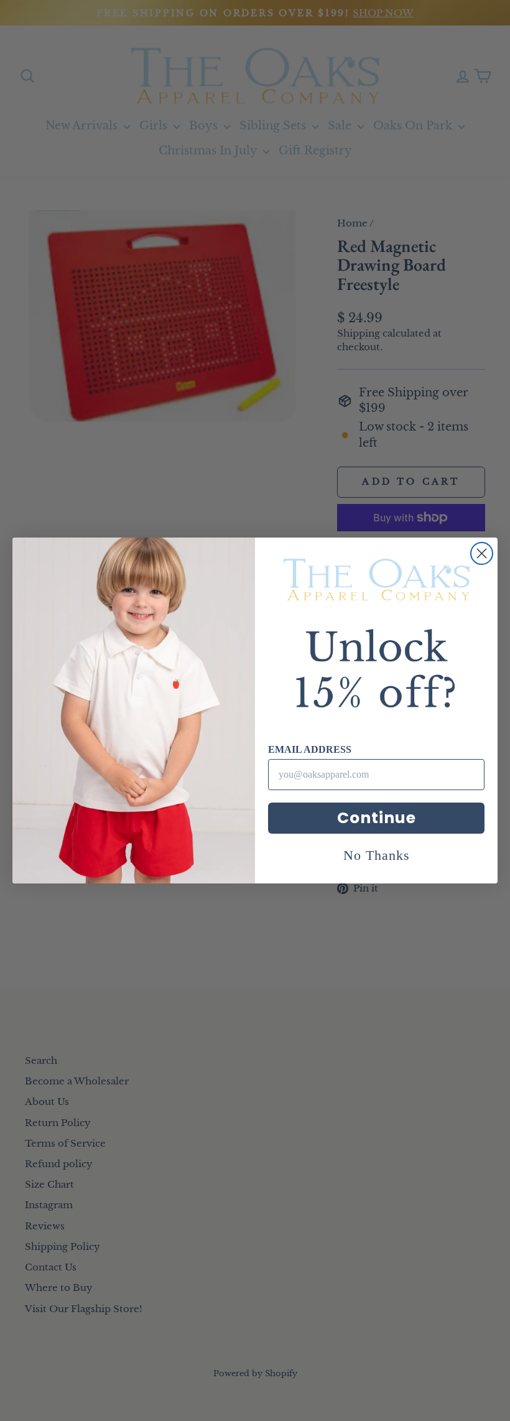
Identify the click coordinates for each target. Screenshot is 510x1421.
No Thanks (376, 855)
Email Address (309, 749)
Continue (376, 818)
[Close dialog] (482, 553)
